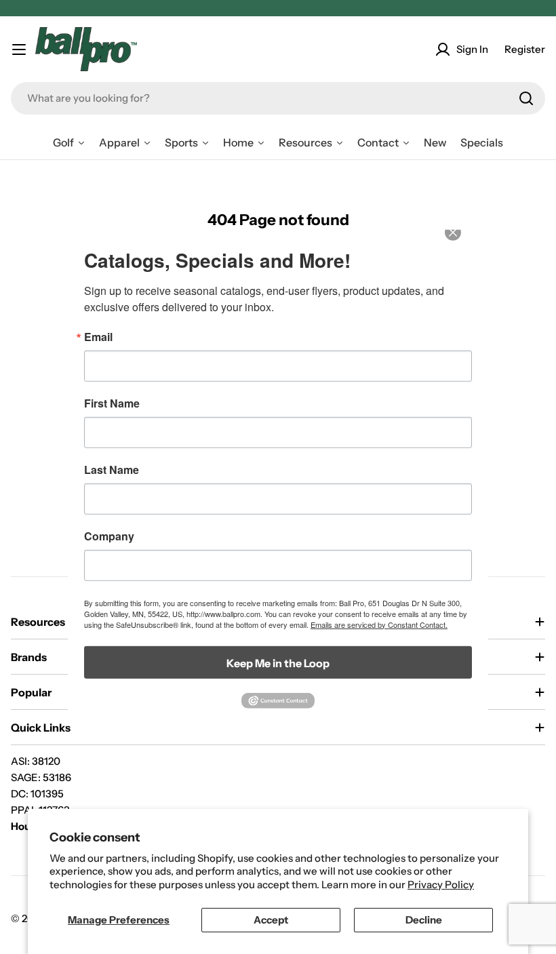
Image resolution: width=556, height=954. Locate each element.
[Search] (526, 98)
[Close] (462, 241)
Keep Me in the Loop (278, 662)
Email (98, 336)
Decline (423, 919)
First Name (112, 402)
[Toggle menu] (19, 49)
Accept (271, 919)
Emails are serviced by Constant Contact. (379, 623)
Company (109, 535)
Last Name (111, 469)
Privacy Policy (441, 884)
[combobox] (278, 98)
